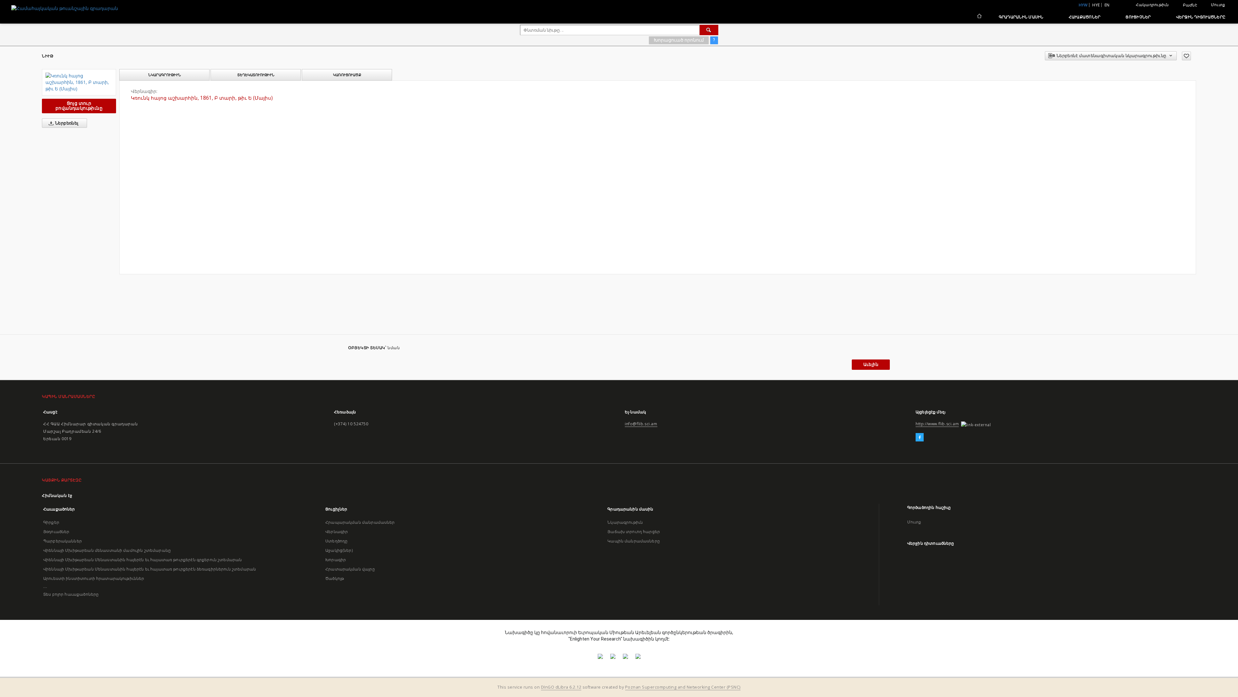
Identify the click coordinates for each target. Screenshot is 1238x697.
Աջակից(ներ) (339, 550)
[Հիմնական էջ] (979, 17)
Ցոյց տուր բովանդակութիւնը (79, 106)
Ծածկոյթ (334, 578)
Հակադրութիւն (1152, 4)
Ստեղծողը (336, 541)
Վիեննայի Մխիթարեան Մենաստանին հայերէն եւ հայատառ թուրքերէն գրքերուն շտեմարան (142, 559)
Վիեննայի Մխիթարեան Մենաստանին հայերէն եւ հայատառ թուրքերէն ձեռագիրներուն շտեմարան (149, 569)
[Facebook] (920, 437)
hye (1096, 5)
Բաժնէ (1190, 5)
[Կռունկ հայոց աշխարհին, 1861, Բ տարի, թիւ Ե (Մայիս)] (79, 82)
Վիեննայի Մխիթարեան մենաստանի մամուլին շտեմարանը (107, 550)
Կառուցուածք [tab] (347, 75)
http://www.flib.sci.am (937, 424)
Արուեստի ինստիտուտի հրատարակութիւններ (93, 578)
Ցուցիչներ (1138, 17)
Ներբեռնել (66, 123)
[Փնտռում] (709, 30)
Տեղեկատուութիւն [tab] (255, 75)
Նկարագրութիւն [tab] (164, 75)
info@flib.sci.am (641, 424)
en (1107, 5)
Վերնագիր (336, 531)
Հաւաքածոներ (1085, 17)
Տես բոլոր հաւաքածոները (71, 594)
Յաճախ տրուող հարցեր (633, 531)
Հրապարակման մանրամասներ (360, 522)
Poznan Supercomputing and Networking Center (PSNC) (683, 687)
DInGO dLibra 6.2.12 (561, 687)
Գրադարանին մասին (1021, 17)
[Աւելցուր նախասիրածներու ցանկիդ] (1186, 56)
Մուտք (1218, 4)
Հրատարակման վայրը (350, 569)
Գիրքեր (51, 522)
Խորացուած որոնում (679, 40)
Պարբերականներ (62, 541)
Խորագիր (335, 559)
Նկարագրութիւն (625, 522)
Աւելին (870, 364)
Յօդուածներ (56, 531)
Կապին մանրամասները (633, 541)
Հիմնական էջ (57, 495)
